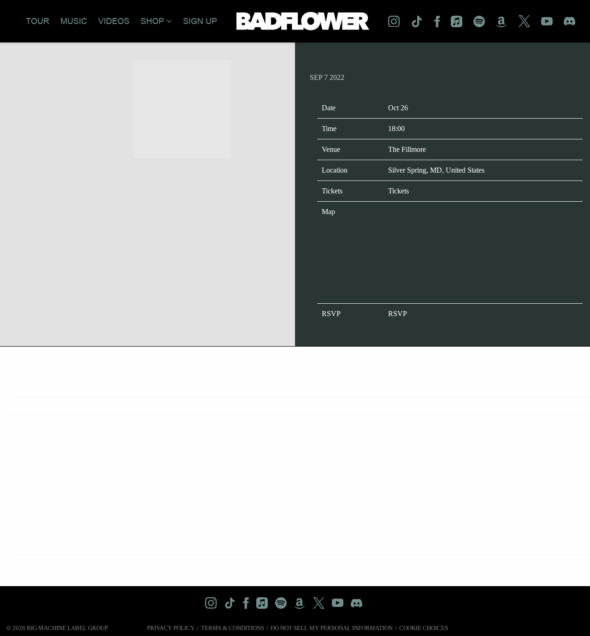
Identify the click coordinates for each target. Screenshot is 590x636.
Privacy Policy (171, 627)
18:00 (396, 128)
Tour (37, 21)
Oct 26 (398, 108)
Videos (114, 21)
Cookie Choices (423, 627)
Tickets (398, 191)
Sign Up (200, 21)
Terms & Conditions (232, 627)
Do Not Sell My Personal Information (332, 627)
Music (73, 21)
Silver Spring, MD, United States (436, 170)
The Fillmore (407, 149)
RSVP (397, 314)
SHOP (152, 21)
